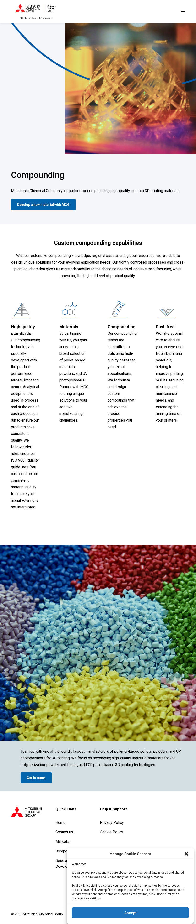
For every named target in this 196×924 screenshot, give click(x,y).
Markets (62, 841)
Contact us (64, 832)
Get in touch (36, 778)
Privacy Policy (112, 822)
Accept (130, 913)
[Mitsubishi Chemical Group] (36, 11)
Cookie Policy (111, 832)
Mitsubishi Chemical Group (43, 914)
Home (60, 822)
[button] (186, 853)
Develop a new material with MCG (43, 205)
